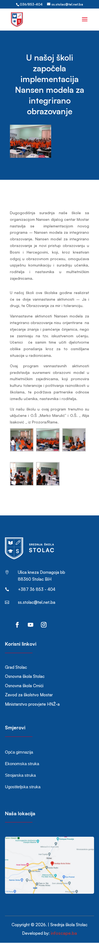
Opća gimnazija (19, 752)
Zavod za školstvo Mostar (29, 694)
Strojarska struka (20, 775)
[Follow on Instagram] (43, 624)
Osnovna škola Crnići (24, 685)
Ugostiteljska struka (22, 786)
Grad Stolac (16, 667)
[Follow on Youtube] (30, 624)
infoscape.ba (64, 933)
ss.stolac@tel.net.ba (36, 602)
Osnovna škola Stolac (25, 676)
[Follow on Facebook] (17, 624)
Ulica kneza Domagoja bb (41, 572)
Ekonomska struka (22, 763)
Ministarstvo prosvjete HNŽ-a (32, 704)
